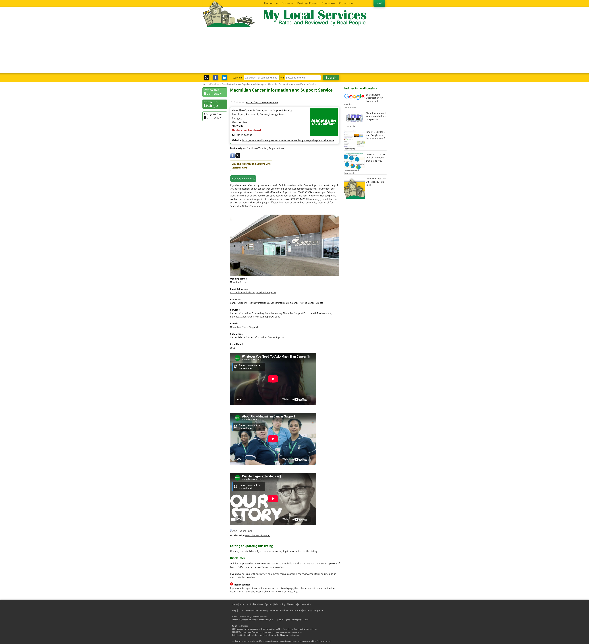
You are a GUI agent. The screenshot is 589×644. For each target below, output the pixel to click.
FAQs (234, 610)
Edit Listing (279, 604)
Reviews (274, 610)
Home (235, 604)
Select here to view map (257, 535)
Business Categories (313, 610)
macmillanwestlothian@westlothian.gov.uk (253, 292)
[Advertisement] (294, 50)
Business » (213, 92)
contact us (312, 588)
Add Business (256, 604)
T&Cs (240, 610)
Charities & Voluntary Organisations (265, 148)
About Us (243, 604)
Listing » (211, 104)
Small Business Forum (291, 610)
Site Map (264, 610)
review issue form (311, 573)
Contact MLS (304, 604)
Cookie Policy (251, 610)
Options (269, 604)
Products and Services (243, 178)
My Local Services (259, 616)
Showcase (292, 604)
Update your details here (243, 551)
